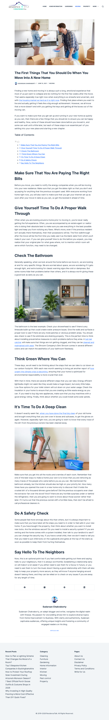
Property (86, 6)
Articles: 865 (54, 630)
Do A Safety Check (29, 160)
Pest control (45, 678)
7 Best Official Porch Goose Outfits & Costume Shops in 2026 (17, 684)
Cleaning (44, 656)
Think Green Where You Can (33, 154)
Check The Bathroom (30, 151)
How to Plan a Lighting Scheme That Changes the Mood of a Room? (19, 659)
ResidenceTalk (51, 713)
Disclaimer (79, 662)
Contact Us (79, 659)
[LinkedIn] (84, 587)
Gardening (69, 6)
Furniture (44, 659)
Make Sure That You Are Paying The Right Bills (40, 145)
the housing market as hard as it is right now (39, 100)
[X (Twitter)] (44, 587)
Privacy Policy (80, 665)
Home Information (55, 6)
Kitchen (43, 672)
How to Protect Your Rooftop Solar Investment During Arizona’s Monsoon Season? (18, 675)
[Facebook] (25, 587)
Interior (43, 668)
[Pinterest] (65, 587)
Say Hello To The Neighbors (32, 163)
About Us (78, 656)
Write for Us (79, 672)
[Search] (103, 6)
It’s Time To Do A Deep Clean (33, 157)
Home (45, 6)
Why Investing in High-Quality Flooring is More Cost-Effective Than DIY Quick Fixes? (19, 694)
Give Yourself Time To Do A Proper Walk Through (41, 148)
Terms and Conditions (84, 668)
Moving (78, 6)
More (95, 6)
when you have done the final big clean (57, 413)
